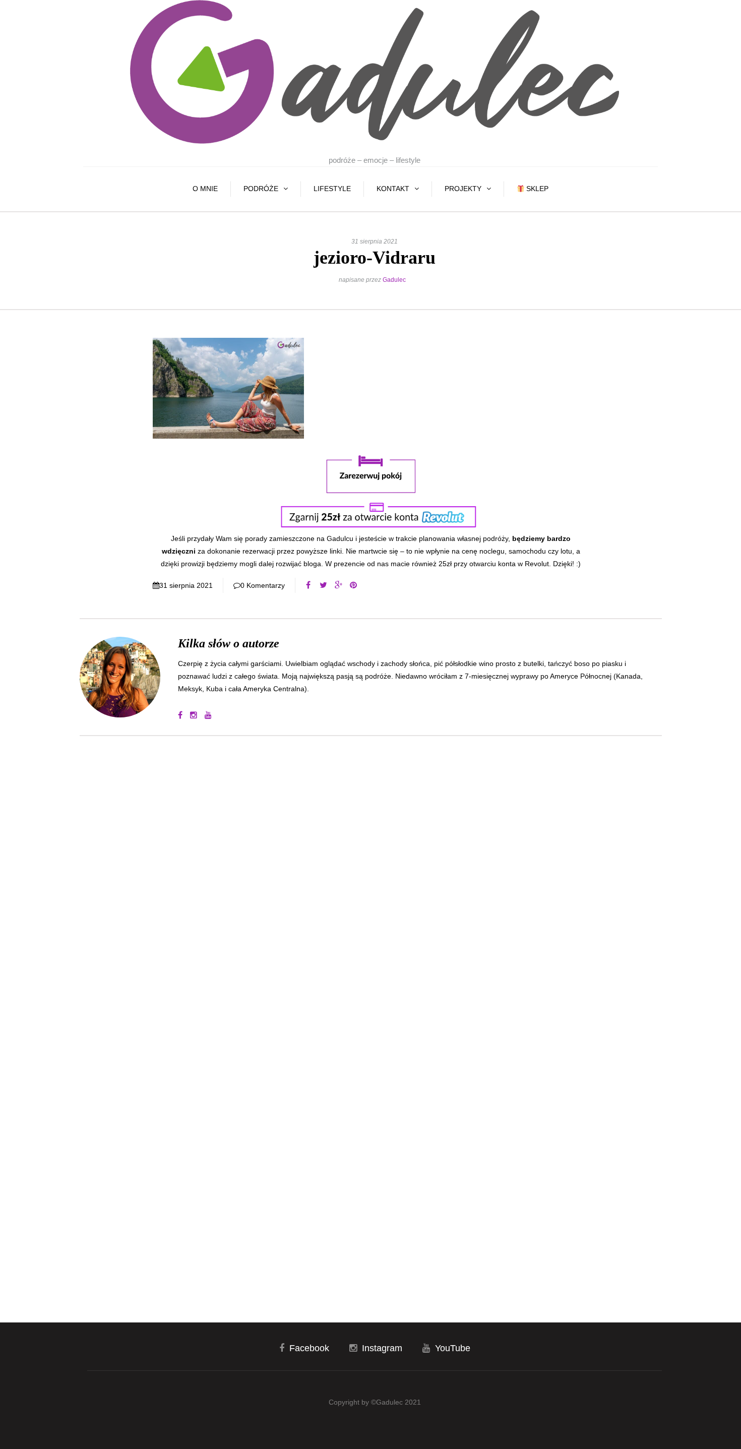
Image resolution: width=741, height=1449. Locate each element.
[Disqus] (371, 880)
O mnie (205, 189)
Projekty (463, 189)
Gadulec (394, 279)
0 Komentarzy (262, 585)
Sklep (536, 189)
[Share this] (308, 585)
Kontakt (393, 189)
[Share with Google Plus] (338, 585)
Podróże (260, 189)
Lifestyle (332, 189)
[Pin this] (353, 585)
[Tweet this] (323, 585)
